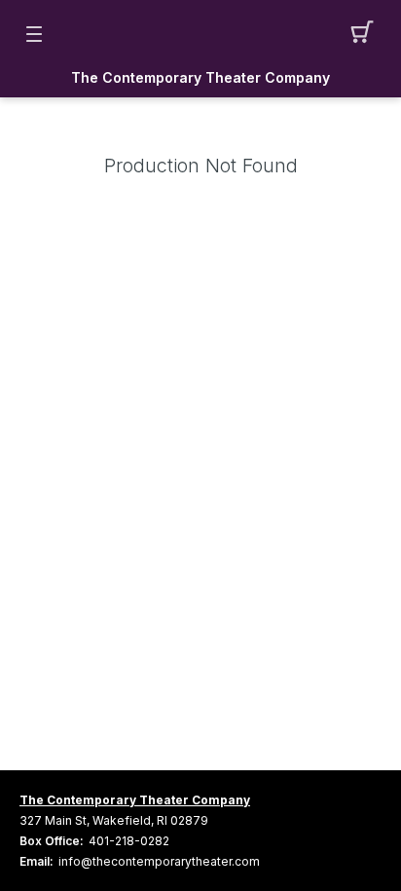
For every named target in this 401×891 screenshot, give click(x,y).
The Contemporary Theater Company (200, 78)
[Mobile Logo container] (200, 34)
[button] (367, 34)
